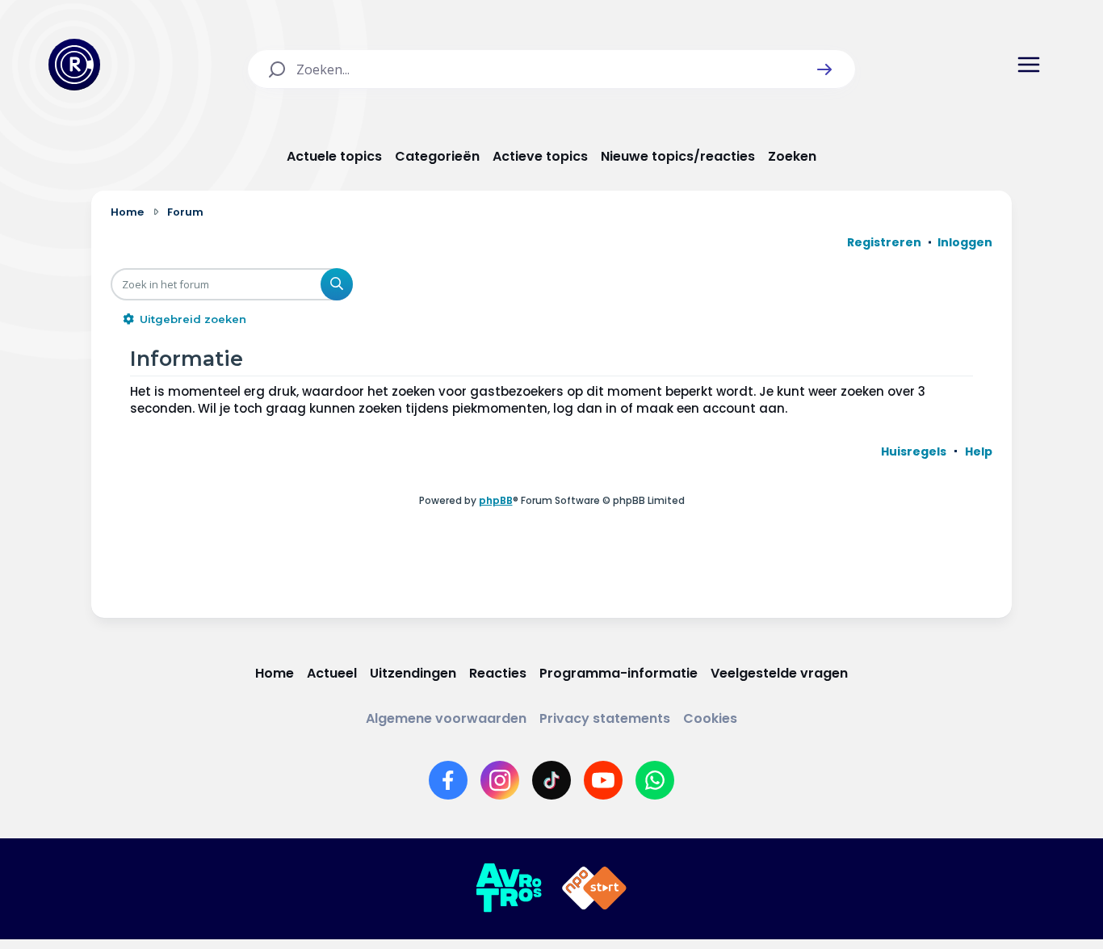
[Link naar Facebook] (448, 780)
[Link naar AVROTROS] (509, 888)
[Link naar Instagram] (499, 780)
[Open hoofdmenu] (1029, 64)
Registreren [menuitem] (884, 242)
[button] (824, 69)
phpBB (496, 500)
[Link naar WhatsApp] (654, 780)
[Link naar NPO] (594, 888)
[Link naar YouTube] (603, 780)
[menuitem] (913, 451)
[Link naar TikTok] (551, 780)
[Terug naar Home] (74, 64)
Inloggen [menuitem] (964, 242)
